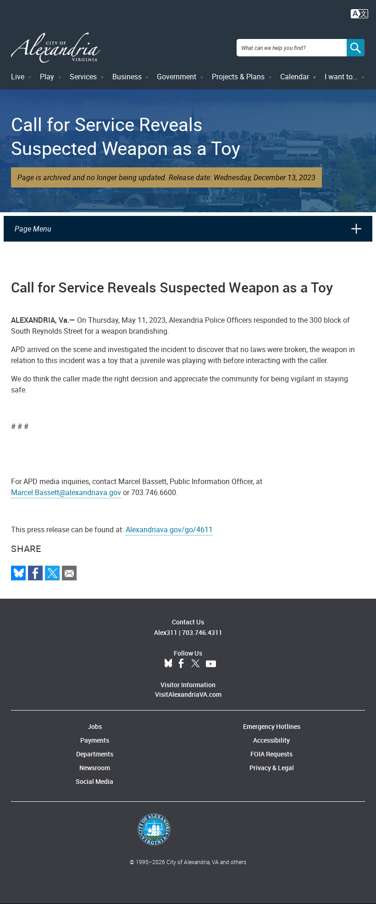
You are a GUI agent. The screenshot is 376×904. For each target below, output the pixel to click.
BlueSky (168, 664)
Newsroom (94, 767)
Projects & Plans (238, 77)
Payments (94, 740)
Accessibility (271, 740)
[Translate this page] (359, 13)
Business (127, 77)
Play (47, 77)
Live (17, 77)
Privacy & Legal (271, 767)
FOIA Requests (271, 754)
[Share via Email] (69, 573)
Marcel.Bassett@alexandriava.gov (66, 492)
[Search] (356, 47)
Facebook (181, 664)
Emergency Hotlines (271, 726)
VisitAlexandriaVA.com (188, 694)
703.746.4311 (202, 632)
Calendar (294, 77)
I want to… (341, 77)
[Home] (55, 48)
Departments (94, 754)
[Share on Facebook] (35, 573)
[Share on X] (52, 573)
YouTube (211, 664)
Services (83, 77)
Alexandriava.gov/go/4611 (169, 529)
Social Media (94, 781)
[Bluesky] (18, 573)
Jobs (95, 726)
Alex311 (165, 632)
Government (176, 77)
